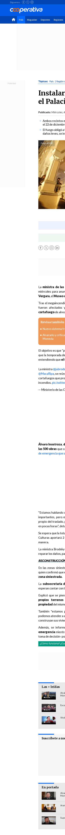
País (21, 20)
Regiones (58, 20)
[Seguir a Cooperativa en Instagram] (32, 2)
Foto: (43, 143)
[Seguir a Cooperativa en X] (28, 2)
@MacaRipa (46, 373)
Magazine (32, 20)
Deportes (45, 20)
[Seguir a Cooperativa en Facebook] (23, 2)
